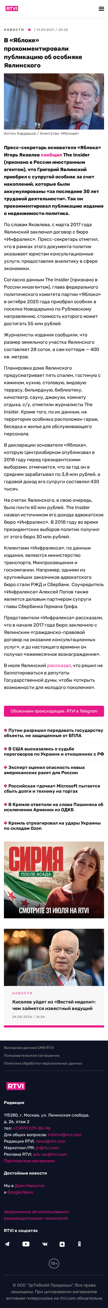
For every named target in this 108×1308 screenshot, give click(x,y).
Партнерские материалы (29, 1160)
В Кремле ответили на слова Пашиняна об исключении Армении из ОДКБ (53, 807)
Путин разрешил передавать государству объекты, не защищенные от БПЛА (53, 733)
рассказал (59, 665)
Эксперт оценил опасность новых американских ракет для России (44, 770)
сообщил (51, 155)
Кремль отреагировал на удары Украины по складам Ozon (52, 825)
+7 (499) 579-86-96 (32, 1128)
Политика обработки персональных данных (43, 1063)
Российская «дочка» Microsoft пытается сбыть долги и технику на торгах (52, 788)
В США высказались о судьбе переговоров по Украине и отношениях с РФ (54, 751)
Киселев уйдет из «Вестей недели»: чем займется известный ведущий (54, 1005)
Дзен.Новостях (30, 1185)
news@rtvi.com (51, 1141)
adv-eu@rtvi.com (50, 1154)
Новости (14, 30)
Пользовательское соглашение (32, 1055)
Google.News (20, 1192)
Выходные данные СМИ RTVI (29, 1048)
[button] (102, 8)
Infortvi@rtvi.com (65, 1134)
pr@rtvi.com (47, 1147)
